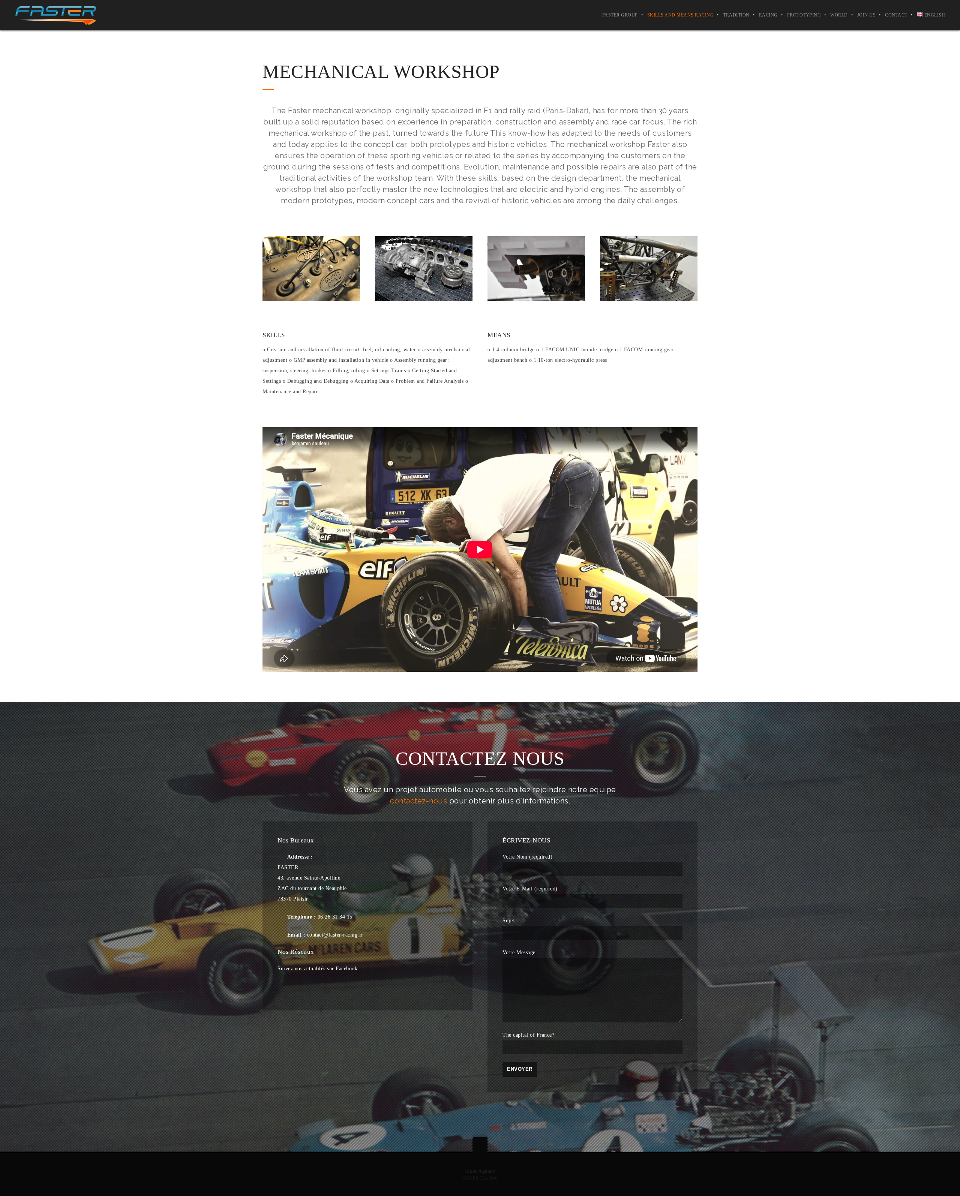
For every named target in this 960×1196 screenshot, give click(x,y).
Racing (768, 15)
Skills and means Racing (680, 15)
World (839, 15)
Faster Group (620, 15)
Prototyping (804, 15)
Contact (896, 15)
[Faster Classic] (55, 15)
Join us (866, 15)
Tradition (736, 15)
